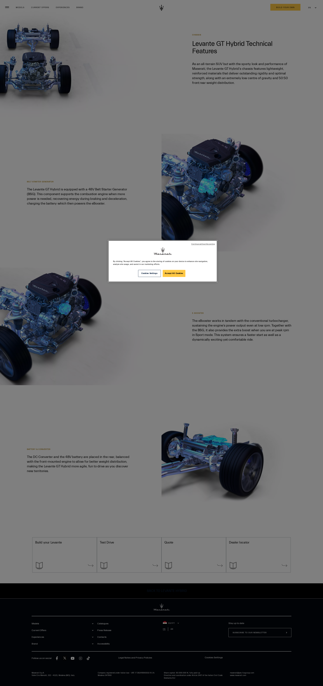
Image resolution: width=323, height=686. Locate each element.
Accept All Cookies (174, 273)
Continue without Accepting (203, 244)
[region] (162, 261)
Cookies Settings (149, 273)
